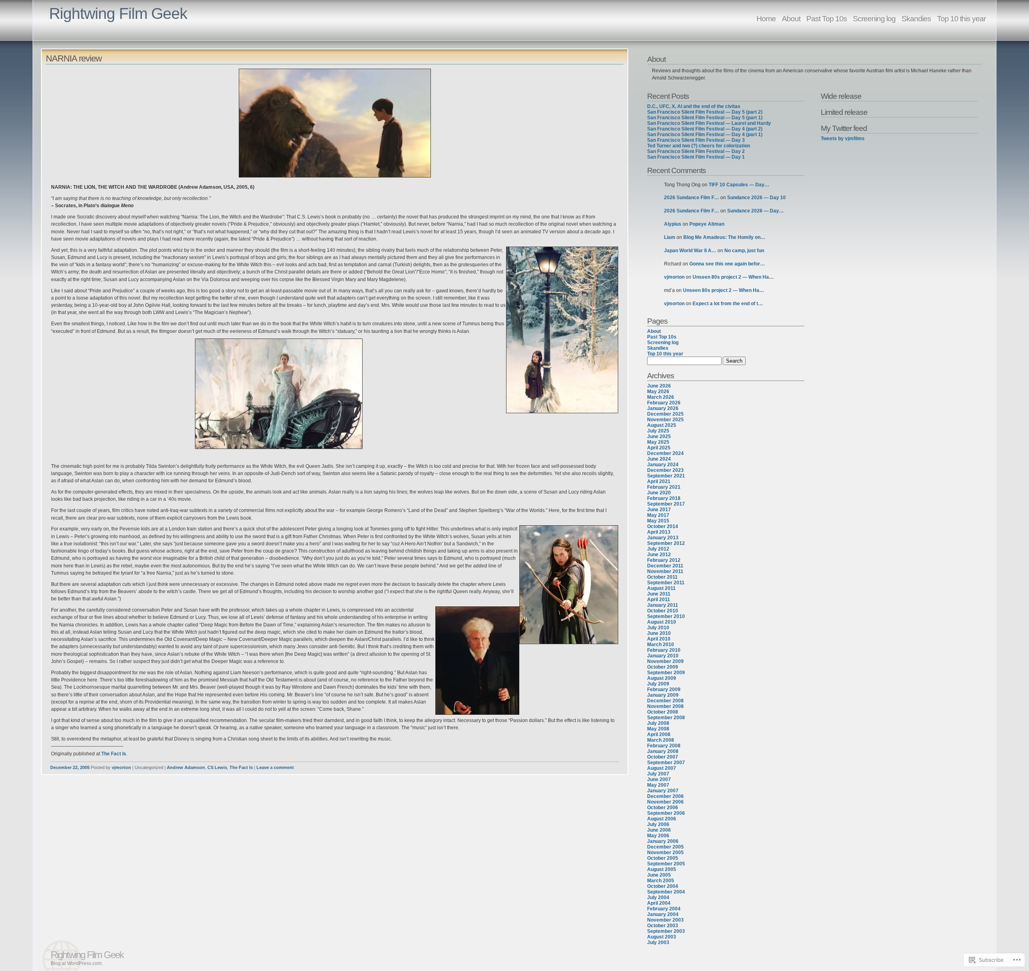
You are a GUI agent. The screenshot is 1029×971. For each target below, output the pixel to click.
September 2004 (666, 892)
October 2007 (662, 757)
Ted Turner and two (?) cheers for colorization (698, 146)
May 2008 (658, 729)
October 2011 (662, 577)
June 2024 (659, 459)
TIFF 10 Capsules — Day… (739, 185)
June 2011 (658, 594)
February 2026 (664, 403)
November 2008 (665, 706)
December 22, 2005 (70, 767)
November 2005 (665, 852)
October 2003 (662, 925)
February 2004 (664, 909)
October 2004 (662, 886)
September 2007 (666, 762)
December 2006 (665, 796)
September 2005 (666, 864)
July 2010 (658, 627)
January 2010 (662, 656)
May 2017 (658, 515)
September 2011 (666, 582)
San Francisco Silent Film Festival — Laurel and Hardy (709, 123)
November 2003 (665, 920)
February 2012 (664, 560)
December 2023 (665, 470)
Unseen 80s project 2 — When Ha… (733, 277)
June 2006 (659, 830)
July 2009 (658, 684)
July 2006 (658, 824)
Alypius (672, 224)
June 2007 (659, 779)
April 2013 (658, 532)
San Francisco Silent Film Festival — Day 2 (696, 151)
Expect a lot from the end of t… (728, 303)
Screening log (874, 18)
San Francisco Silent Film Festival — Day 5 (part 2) (705, 112)
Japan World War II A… (690, 250)
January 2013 (662, 538)
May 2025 (658, 442)
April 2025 (658, 448)
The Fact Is (113, 754)
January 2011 (662, 605)
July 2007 (658, 774)
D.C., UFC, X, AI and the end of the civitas (693, 106)
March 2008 (660, 740)
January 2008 (662, 751)
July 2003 (658, 942)
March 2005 (660, 880)
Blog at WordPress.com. (77, 963)
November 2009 (665, 661)
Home (766, 18)
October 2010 (662, 611)
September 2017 (666, 504)
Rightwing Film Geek (118, 13)
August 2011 (661, 588)
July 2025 (658, 431)
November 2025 (665, 419)
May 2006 (658, 835)
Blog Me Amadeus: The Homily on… (724, 237)
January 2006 (662, 841)
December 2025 (665, 414)
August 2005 (661, 869)
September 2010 (666, 616)
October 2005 (662, 858)
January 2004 (662, 914)
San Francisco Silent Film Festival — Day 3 (696, 140)
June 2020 (659, 493)
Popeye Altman (706, 224)
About (791, 18)
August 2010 (661, 622)
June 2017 (659, 509)
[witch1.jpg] (334, 395)
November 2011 (665, 571)
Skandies (916, 18)
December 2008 (665, 701)
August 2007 (661, 768)
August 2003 (661, 937)
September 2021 (666, 476)
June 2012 (659, 554)
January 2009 (662, 695)
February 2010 (664, 650)
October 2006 (662, 807)
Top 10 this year (961, 18)
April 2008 (658, 734)
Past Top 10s (826, 18)
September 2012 (666, 543)
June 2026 (659, 386)
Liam (669, 237)
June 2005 (659, 875)
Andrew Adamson (186, 767)
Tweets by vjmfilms (843, 138)
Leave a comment (275, 767)
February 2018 (664, 498)
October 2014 (662, 526)
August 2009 (661, 678)
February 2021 (664, 487)
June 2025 (659, 436)
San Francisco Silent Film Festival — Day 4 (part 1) (705, 134)
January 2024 (662, 464)
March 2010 (660, 644)
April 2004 (658, 903)
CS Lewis (217, 767)
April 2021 (658, 481)
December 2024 (665, 453)
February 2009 (664, 689)
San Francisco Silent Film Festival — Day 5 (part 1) (705, 117)
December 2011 (665, 566)
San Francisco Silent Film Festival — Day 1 (696, 157)
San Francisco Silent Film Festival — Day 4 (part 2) (705, 129)
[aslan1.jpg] (334, 124)
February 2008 (664, 746)
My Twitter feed (844, 128)
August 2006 (661, 819)
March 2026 (660, 397)
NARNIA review (74, 58)
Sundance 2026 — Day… (755, 211)
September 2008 (666, 717)
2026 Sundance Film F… (691, 197)
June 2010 (659, 633)
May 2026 (658, 391)
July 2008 (658, 723)
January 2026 (662, 408)
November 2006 (665, 802)
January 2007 (662, 791)
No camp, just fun (744, 250)
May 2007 (658, 785)
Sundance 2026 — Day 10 (756, 197)
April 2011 (658, 599)
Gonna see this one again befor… (727, 264)
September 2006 (666, 813)
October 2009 (662, 667)
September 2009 (666, 672)
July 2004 (658, 897)
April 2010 (658, 639)
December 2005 (665, 847)
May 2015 (658, 521)
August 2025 (661, 425)
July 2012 (658, 549)
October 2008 (662, 712)
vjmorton (121, 767)
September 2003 (666, 931)
